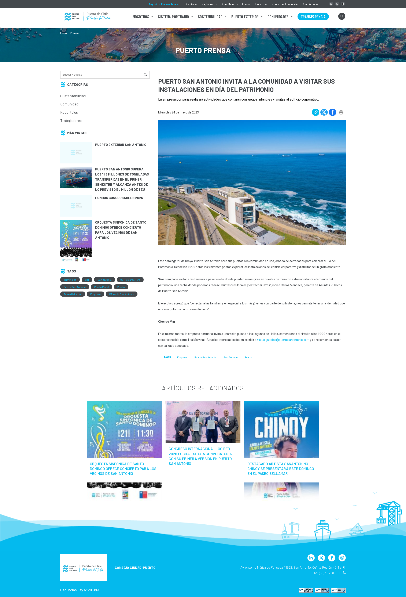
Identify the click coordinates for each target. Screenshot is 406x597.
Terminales (70, 279)
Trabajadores (71, 120)
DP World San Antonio (121, 294)
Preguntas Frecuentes (285, 4)
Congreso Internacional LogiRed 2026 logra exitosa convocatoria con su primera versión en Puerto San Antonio (200, 456)
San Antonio (104, 279)
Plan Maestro (230, 4)
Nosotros (141, 16)
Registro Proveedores (163, 4)
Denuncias (261, 4)
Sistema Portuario (173, 16)
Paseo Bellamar (73, 294)
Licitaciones (190, 4)
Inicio (63, 33)
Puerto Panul (101, 286)
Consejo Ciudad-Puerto (135, 567)
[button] (331, 4)
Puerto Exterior (245, 16)
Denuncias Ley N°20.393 (79, 590)
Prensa (246, 4)
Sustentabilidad (73, 95)
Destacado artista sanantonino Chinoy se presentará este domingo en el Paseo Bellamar (280, 468)
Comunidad (69, 104)
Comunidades (277, 16)
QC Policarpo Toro (130, 279)
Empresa (95, 294)
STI (87, 279)
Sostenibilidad (210, 16)
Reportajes (69, 112)
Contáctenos (310, 4)
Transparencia (313, 16)
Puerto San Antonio (75, 286)
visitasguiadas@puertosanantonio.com (283, 339)
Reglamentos (210, 4)
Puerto (121, 286)
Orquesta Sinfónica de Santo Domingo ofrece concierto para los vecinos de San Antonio (123, 468)
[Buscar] (146, 74)
